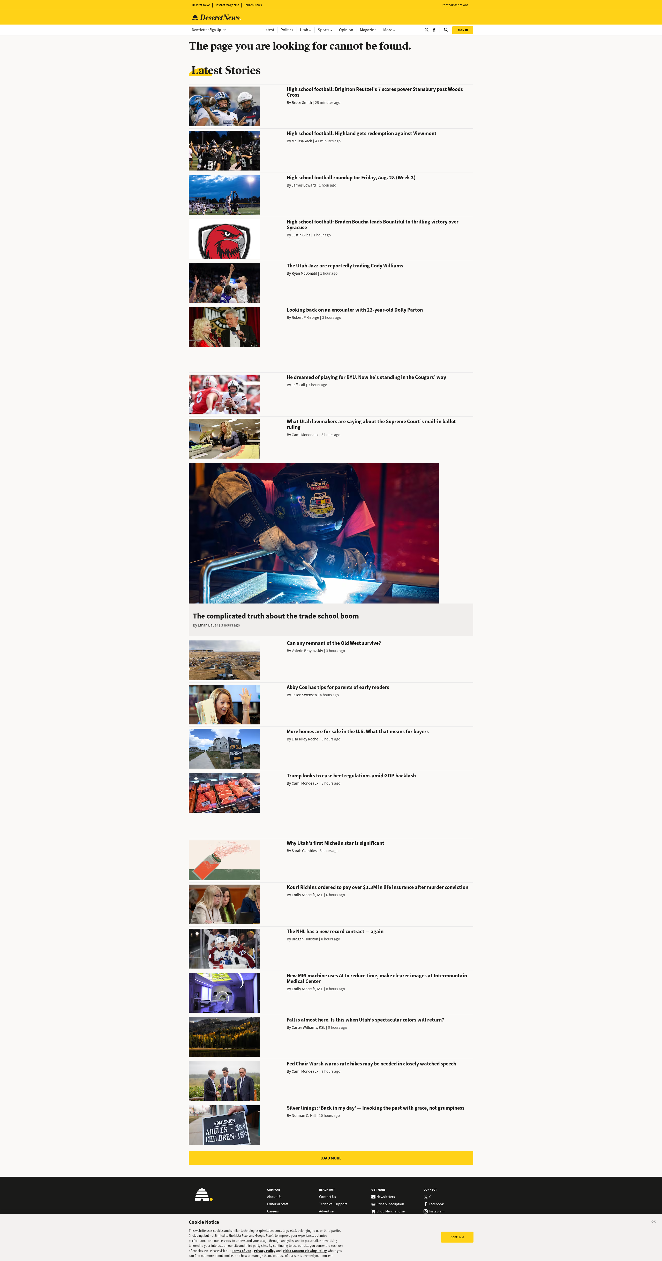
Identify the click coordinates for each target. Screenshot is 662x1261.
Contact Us (327, 1197)
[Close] (653, 1222)
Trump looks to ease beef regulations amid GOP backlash (351, 775)
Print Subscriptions (455, 5)
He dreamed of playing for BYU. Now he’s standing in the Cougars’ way (366, 377)
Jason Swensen (304, 695)
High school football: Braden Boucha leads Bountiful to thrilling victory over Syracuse (372, 224)
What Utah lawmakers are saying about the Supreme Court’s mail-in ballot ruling (371, 424)
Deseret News (201, 5)
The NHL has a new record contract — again (335, 931)
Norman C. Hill (304, 1115)
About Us (274, 1197)
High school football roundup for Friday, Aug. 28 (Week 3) (351, 177)
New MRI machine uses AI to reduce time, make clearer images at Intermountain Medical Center (377, 978)
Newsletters (386, 1197)
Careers (273, 1211)
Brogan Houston (305, 939)
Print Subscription (390, 1204)
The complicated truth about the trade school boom (276, 616)
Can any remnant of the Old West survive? (334, 643)
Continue (457, 1237)
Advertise (326, 1211)
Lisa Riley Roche (305, 739)
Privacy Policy (264, 1251)
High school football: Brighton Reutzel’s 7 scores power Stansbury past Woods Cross (375, 92)
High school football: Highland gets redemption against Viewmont (362, 133)
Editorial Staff (277, 1204)
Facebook (436, 1204)
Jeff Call (298, 385)
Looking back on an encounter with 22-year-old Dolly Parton (355, 309)
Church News (253, 5)
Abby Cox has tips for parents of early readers (338, 687)
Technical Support (333, 1204)
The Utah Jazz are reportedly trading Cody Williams (345, 265)
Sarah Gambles (304, 850)
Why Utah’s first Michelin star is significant (335, 843)
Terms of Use (241, 1251)
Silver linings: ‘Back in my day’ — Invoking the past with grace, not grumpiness (375, 1107)
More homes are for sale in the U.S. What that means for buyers (358, 731)
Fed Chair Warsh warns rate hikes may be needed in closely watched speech (371, 1063)
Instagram (437, 1211)
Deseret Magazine (227, 5)
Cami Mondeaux (305, 434)
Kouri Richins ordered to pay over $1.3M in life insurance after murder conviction (377, 887)
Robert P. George (305, 317)
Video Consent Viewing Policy (305, 1251)
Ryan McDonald (304, 273)
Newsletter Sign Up (206, 29)
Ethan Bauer (208, 625)
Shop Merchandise (391, 1211)
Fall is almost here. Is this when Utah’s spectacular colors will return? (365, 1019)
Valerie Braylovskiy (307, 650)
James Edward (304, 185)
